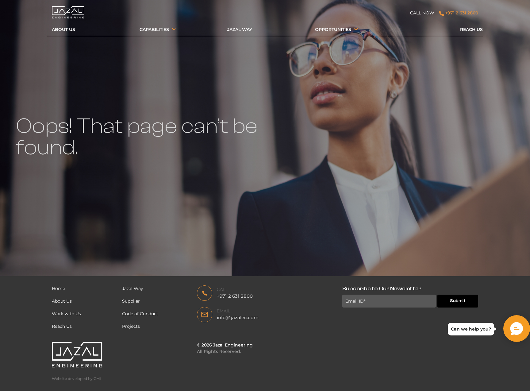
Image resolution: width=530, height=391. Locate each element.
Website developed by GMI (76, 378)
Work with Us (66, 313)
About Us (63, 29)
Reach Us (471, 29)
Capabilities (154, 29)
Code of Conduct (140, 313)
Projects (131, 326)
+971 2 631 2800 (461, 13)
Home (58, 288)
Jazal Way (239, 29)
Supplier (131, 301)
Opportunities (333, 29)
